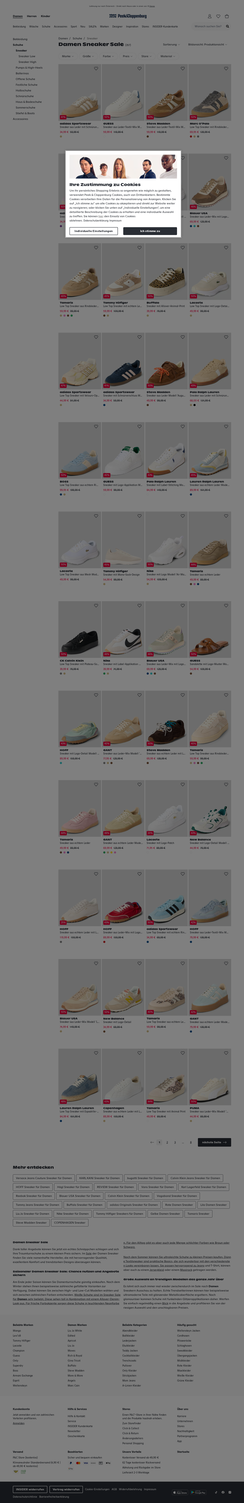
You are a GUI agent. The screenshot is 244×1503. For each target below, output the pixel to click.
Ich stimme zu (150, 231)
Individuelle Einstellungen (93, 231)
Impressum (115, 221)
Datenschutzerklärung (95, 221)
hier (100, 216)
